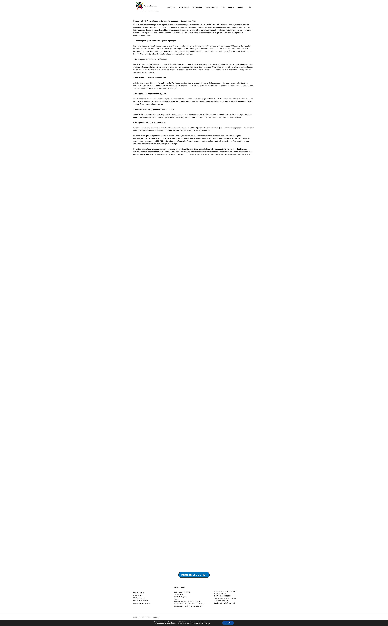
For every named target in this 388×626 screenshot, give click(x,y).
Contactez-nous (138, 592)
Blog (230, 7)
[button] (174, 7)
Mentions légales (138, 598)
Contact (240, 7)
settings (207, 624)
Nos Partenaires (212, 7)
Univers (170, 7)
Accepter (228, 623)
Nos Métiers (197, 7)
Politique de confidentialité (142, 603)
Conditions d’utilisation (140, 600)
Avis (223, 7)
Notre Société (184, 7)
